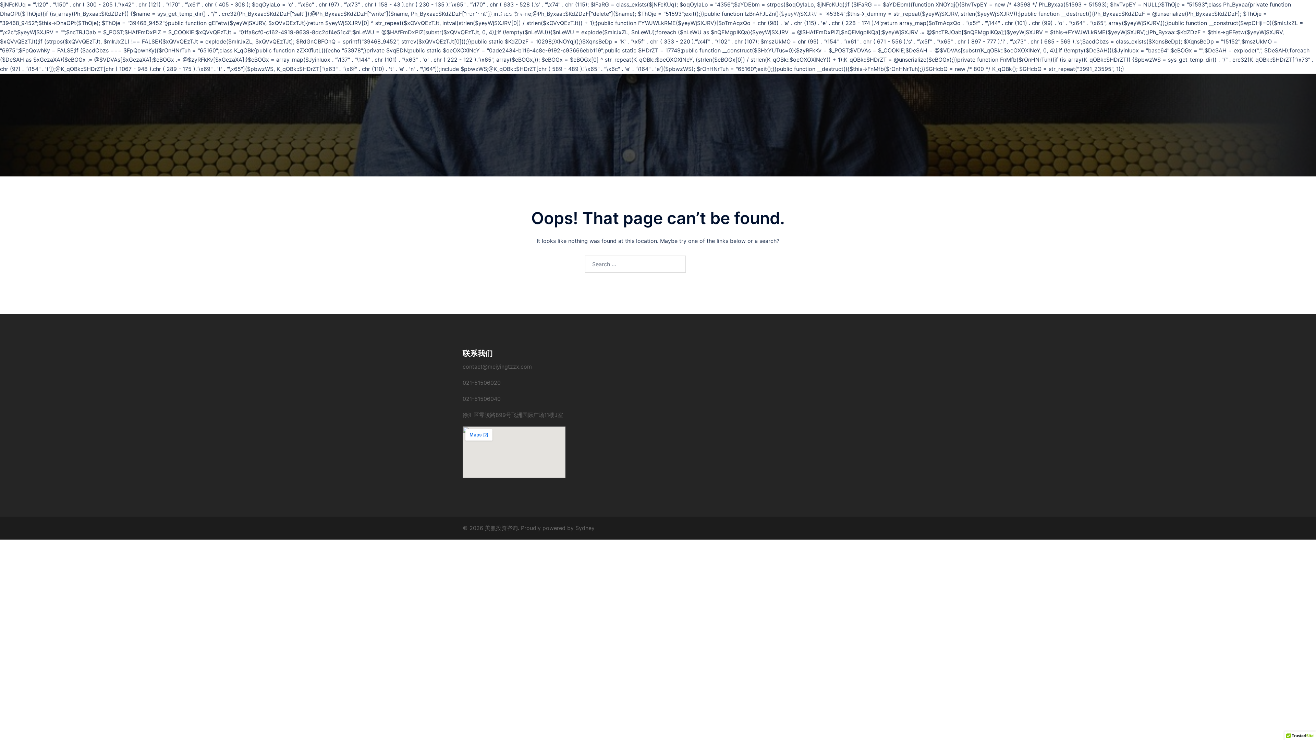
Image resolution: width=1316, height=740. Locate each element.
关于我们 (791, 13)
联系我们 (819, 13)
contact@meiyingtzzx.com (497, 366)
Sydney (585, 528)
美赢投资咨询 (495, 13)
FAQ (844, 13)
